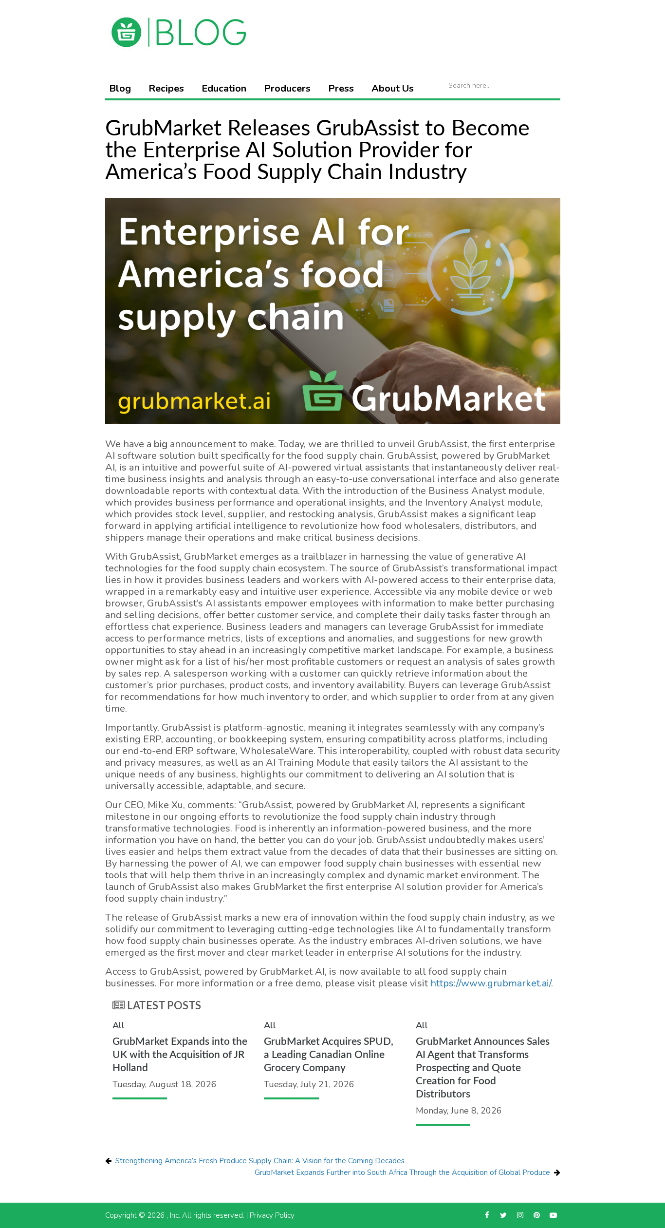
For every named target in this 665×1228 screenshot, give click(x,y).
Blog (120, 88)
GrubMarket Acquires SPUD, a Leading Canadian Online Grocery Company (328, 1055)
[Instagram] (520, 1216)
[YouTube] (553, 1216)
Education (224, 88)
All (118, 1025)
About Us (392, 88)
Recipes (166, 88)
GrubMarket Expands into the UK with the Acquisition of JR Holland (179, 1055)
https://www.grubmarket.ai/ (490, 983)
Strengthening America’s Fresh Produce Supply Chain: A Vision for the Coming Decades (260, 1161)
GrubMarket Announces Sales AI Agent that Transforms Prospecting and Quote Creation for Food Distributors (483, 1068)
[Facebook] (487, 1216)
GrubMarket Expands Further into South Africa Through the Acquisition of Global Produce (402, 1172)
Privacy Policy (272, 1215)
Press (341, 88)
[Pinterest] (537, 1216)
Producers (287, 88)
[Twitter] (504, 1216)
